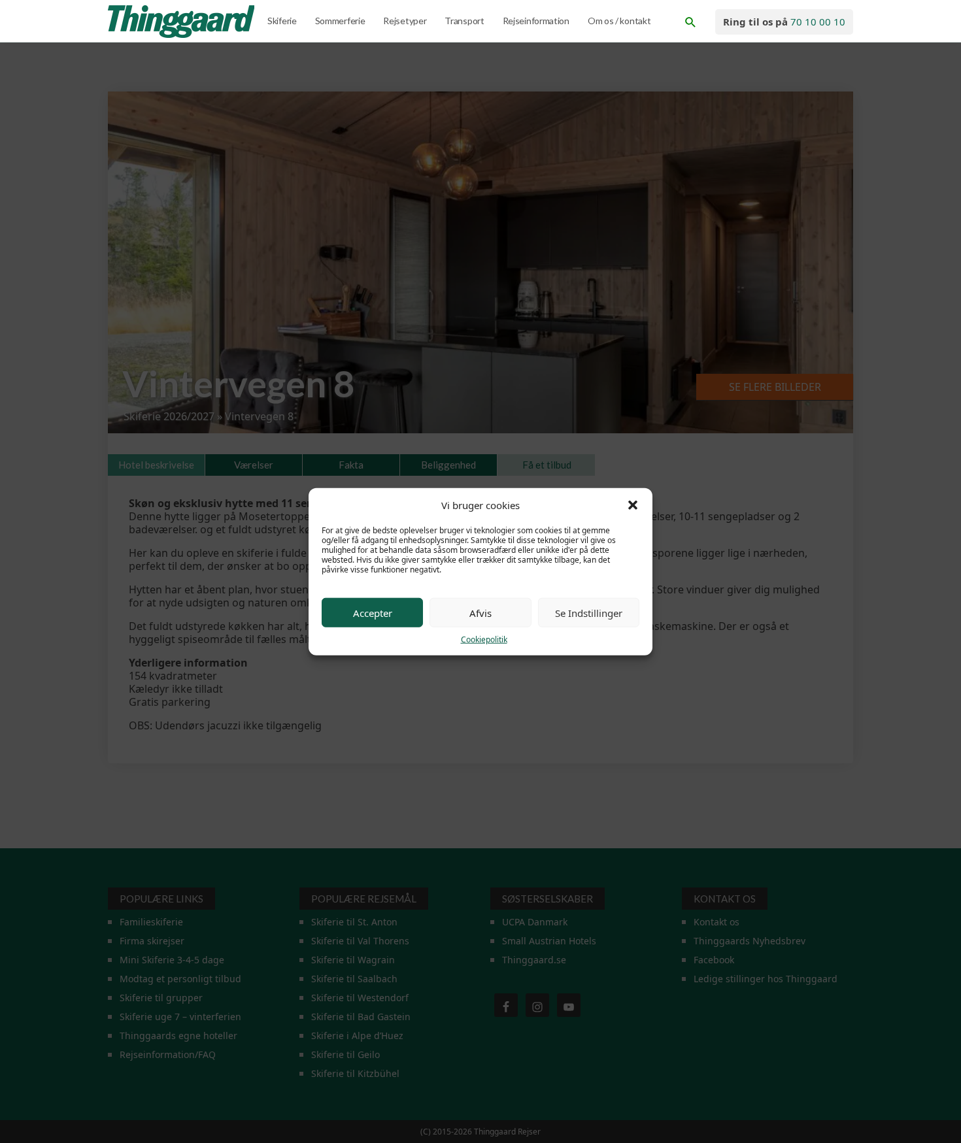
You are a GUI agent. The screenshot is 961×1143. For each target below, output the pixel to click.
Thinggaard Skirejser (182, 21)
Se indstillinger (588, 612)
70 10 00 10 (817, 21)
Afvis (480, 612)
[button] (632, 505)
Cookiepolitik (484, 639)
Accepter (372, 612)
